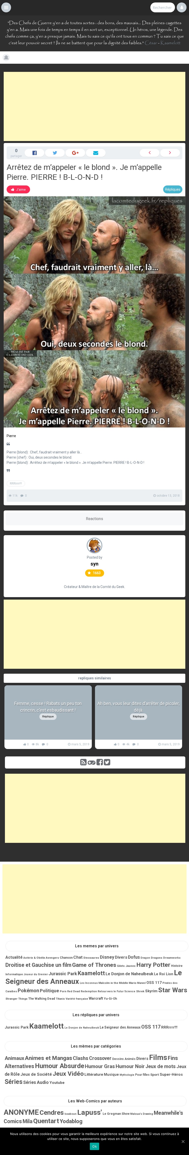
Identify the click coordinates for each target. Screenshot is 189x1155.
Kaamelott (170, 43)
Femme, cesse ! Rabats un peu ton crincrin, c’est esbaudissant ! (48, 707)
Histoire (177, 966)
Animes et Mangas (48, 1058)
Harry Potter (153, 964)
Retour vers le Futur (111, 991)
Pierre (11, 436)
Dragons (156, 957)
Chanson (66, 957)
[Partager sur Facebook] (34, 153)
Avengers (52, 957)
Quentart (46, 1121)
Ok (94, 1146)
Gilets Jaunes (126, 966)
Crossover (100, 1058)
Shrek (140, 991)
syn (94, 564)
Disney (107, 957)
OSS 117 (154, 982)
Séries (13, 1081)
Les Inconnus (89, 983)
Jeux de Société (36, 1074)
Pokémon (28, 990)
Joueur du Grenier (36, 974)
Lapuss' (89, 1112)
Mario (132, 983)
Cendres (52, 1112)
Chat (78, 957)
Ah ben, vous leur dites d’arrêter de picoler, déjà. (138, 707)
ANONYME (21, 1112)
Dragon (145, 957)
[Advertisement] (94, 106)
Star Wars (172, 990)
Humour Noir (130, 1066)
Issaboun (70, 1113)
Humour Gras (100, 1066)
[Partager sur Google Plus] (75, 153)
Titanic (60, 998)
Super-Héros (171, 1074)
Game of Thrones (94, 965)
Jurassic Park (62, 973)
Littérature (93, 1074)
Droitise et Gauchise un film (38, 965)
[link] (18, 189)
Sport (154, 1074)
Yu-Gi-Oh (110, 998)
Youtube (56, 1082)
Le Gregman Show (116, 1113)
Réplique (48, 716)
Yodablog (71, 1121)
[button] (6, 7)
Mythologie (127, 1074)
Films (158, 1057)
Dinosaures (91, 957)
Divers (121, 957)
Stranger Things (16, 998)
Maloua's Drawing (141, 1113)
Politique (49, 990)
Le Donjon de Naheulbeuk (129, 974)
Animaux (14, 1058)
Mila (27, 1121)
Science (129, 991)
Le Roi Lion (163, 974)
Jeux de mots (160, 1066)
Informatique (14, 974)
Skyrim (151, 991)
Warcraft (96, 998)
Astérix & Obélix (34, 957)
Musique (111, 1074)
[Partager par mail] (96, 153)
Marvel (141, 983)
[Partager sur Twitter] (55, 153)
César (151, 43)
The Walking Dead (41, 998)
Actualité (14, 957)
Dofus (134, 957)
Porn (63, 991)
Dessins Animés (124, 1059)
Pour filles (142, 1074)
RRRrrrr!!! (16, 483)
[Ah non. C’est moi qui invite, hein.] (149, 153)
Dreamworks (172, 957)
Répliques (172, 189)
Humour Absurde (59, 1066)
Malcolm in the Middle (113, 983)
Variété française (77, 998)
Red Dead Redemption (82, 991)
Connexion (182, 7)
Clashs (80, 1058)
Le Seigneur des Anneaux (120, 1027)
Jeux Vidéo (68, 1073)
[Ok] (182, 1141)
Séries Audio (36, 1082)
